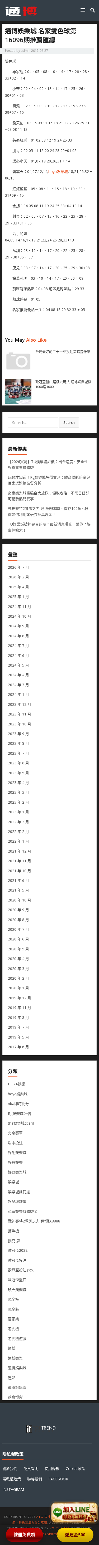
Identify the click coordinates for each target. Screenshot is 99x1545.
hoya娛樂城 (58, 171)
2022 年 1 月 (18, 841)
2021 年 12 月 (19, 851)
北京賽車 (15, 1132)
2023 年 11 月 (19, 714)
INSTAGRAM (13, 1489)
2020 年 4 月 (18, 958)
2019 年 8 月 (18, 1017)
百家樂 (13, 1318)
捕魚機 (13, 1230)
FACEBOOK (58, 1478)
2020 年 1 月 (18, 987)
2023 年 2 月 (18, 802)
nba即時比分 (18, 1103)
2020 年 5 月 (18, 948)
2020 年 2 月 (18, 978)
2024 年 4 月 (18, 674)
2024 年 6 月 (18, 655)
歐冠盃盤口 (17, 1279)
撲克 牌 (14, 1240)
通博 (11, 1348)
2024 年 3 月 (18, 684)
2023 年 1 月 (18, 811)
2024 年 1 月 (18, 694)
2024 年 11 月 (19, 606)
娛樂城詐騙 (17, 1201)
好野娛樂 (15, 1162)
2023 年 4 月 (18, 782)
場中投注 (15, 1142)
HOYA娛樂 (16, 1083)
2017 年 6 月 (18, 1046)
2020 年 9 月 (18, 909)
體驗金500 (75, 1535)
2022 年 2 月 (18, 831)
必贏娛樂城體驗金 (22, 1211)
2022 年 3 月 (18, 821)
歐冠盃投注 (17, 1260)
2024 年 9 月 (18, 625)
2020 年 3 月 (18, 968)
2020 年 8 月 (18, 919)
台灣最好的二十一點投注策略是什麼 (62, 351)
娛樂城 (13, 1181)
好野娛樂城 (17, 1172)
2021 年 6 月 (18, 880)
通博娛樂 (15, 1358)
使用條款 (52, 1468)
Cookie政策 (75, 1468)
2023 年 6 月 (18, 762)
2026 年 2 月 (18, 576)
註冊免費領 (24, 1534)
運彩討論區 (17, 1387)
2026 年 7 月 (18, 567)
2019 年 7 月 (18, 1027)
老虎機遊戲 (17, 1338)
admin (25, 50)
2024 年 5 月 (18, 665)
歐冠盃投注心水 (21, 1269)
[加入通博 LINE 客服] (74, 1513)
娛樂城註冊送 (19, 1191)
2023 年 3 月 (18, 792)
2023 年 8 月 (18, 743)
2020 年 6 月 (18, 939)
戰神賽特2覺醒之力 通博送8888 (34, 1221)
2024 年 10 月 (19, 616)
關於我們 (9, 1468)
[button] (84, 10)
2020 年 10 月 (19, 900)
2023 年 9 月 (18, 733)
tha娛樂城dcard (21, 1123)
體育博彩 (15, 1397)
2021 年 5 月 (18, 890)
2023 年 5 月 (18, 772)
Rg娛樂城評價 (19, 1113)
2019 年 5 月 (18, 1037)
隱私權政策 (11, 1478)
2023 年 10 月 (19, 723)
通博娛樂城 (17, 1367)
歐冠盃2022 (17, 1250)
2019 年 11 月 (19, 1007)
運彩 (11, 1377)
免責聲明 (30, 1468)
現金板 (13, 1299)
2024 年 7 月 (18, 645)
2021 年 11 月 (19, 860)
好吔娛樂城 (17, 1152)
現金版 (13, 1309)
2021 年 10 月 (19, 870)
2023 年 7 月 (18, 753)
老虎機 (13, 1328)
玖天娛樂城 (17, 1289)
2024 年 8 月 (18, 635)
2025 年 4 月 (18, 586)
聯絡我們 (34, 1478)
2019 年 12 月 (19, 997)
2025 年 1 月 (18, 596)
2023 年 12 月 (19, 704)
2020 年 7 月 (18, 929)
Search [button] (69, 422)
